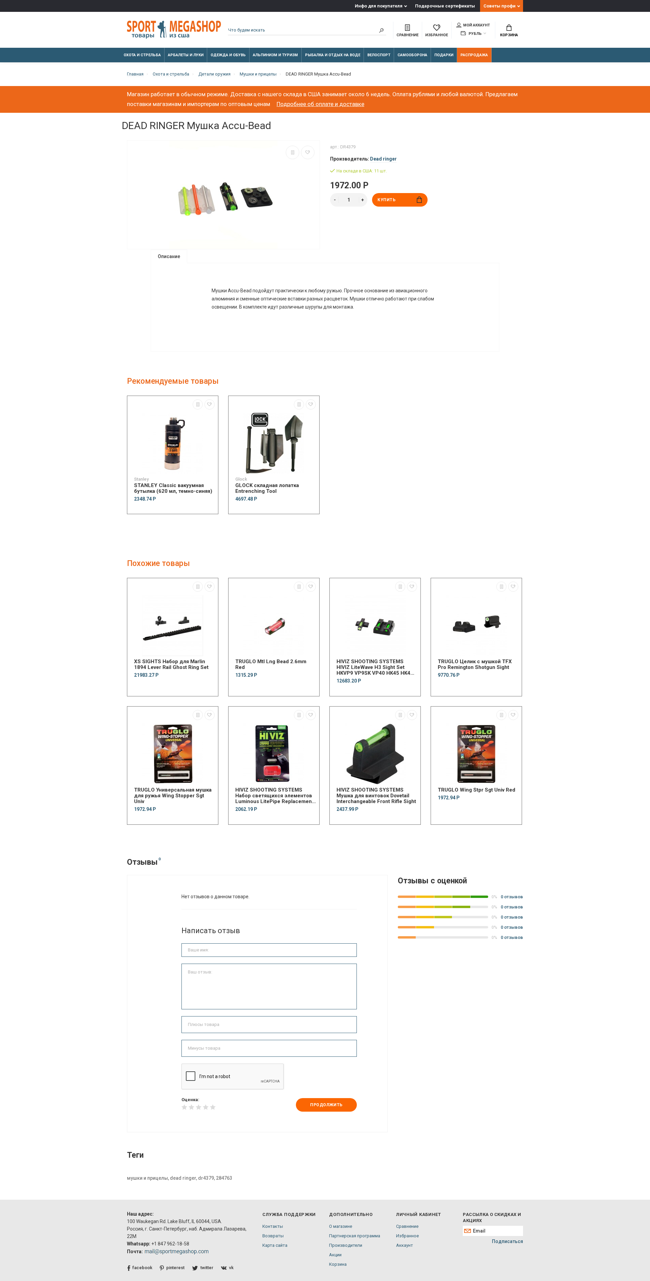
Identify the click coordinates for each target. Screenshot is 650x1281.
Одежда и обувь (228, 55)
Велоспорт (378, 55)
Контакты (272, 1226)
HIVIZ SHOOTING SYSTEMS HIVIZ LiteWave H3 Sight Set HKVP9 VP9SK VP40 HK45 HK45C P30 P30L (377, 667)
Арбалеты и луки (185, 55)
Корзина (509, 35)
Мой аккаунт (476, 25)
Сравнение (407, 1226)
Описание (169, 256)
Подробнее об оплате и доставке (320, 104)
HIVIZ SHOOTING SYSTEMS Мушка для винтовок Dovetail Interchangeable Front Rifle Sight (376, 795)
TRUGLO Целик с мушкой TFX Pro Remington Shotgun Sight (475, 664)
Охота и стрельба (142, 55)
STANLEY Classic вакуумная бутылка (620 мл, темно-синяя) (173, 488)
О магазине (340, 1226)
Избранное (407, 1235)
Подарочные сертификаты (445, 5)
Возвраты (273, 1235)
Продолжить (326, 1104)
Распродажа (474, 55)
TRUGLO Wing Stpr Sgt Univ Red (476, 790)
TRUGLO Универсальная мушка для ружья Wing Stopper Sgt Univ (173, 795)
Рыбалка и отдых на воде (332, 55)
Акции (335, 1254)
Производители (345, 1245)
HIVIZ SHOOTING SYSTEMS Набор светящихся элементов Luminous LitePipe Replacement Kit (274, 795)
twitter (206, 1267)
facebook (142, 1267)
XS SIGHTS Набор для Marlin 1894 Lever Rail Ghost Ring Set (171, 664)
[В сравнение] (292, 152)
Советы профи (499, 5)
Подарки (443, 55)
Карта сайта (274, 1245)
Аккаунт (404, 1245)
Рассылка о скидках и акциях (492, 1217)
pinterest (175, 1267)
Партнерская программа (354, 1235)
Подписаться (507, 1241)
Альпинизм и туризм (275, 55)
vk (231, 1267)
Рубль (475, 33)
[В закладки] (308, 152)
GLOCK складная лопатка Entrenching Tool (267, 488)
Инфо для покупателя (379, 5)
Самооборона (412, 55)
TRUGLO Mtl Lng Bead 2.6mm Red (270, 664)
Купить (386, 199)
